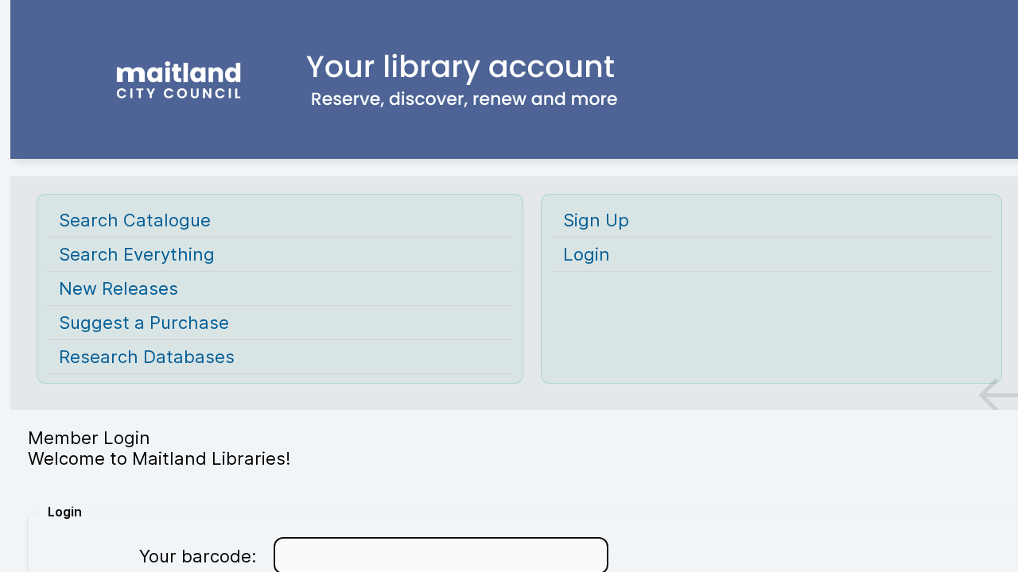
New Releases (118, 288)
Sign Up (596, 220)
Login (586, 254)
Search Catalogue (135, 220)
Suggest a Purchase (144, 322)
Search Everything (137, 254)
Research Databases (147, 356)
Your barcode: (197, 556)
